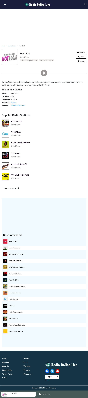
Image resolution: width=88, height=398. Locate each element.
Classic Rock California (17, 325)
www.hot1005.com (18, 106)
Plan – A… (12, 306)
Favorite (27, 370)
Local (26, 362)
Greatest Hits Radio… (16, 261)
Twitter (13, 102)
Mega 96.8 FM (13, 280)
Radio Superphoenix (16, 312)
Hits (36, 60)
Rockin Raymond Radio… (17, 286)
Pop (41, 60)
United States (12, 46)
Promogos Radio (14, 293)
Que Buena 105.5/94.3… (17, 254)
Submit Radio (7, 370)
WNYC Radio (13, 241)
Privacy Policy (7, 374)
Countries (27, 374)
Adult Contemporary (27, 60)
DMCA (4, 378)
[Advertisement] (44, 27)
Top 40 (51, 60)
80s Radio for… (14, 319)
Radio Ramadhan (14, 248)
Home (3, 46)
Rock (45, 60)
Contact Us (6, 362)
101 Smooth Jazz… (15, 274)
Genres (26, 358)
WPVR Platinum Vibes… (17, 267)
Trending (27, 366)
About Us (5, 366)
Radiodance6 (13, 299)
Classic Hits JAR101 (16, 331)
